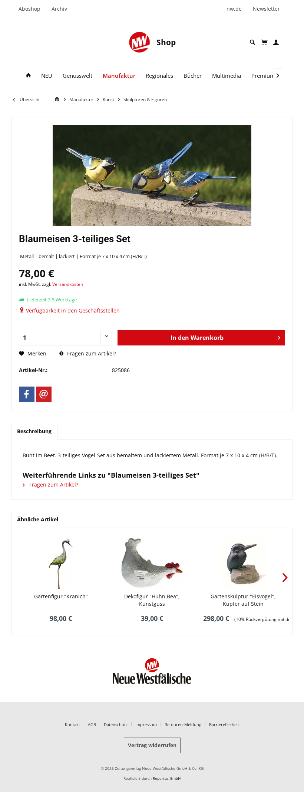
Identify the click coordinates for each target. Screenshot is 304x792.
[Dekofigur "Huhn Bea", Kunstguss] (152, 563)
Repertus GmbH (167, 778)
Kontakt (72, 724)
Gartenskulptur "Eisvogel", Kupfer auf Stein (243, 600)
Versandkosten (67, 284)
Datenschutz (116, 724)
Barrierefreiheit (224, 724)
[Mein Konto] (276, 42)
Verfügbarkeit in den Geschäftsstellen (73, 310)
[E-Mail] (44, 394)
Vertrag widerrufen (152, 745)
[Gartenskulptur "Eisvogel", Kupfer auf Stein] (243, 563)
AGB (92, 724)
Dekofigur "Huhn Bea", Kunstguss (152, 600)
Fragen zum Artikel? (91, 353)
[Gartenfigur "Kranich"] (61, 563)
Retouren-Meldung (183, 724)
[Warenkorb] (264, 42)
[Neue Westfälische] (139, 42)
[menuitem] (32, 9)
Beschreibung (34, 431)
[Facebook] (26, 394)
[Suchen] (252, 42)
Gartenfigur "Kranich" (61, 596)
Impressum (146, 724)
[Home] (28, 75)
